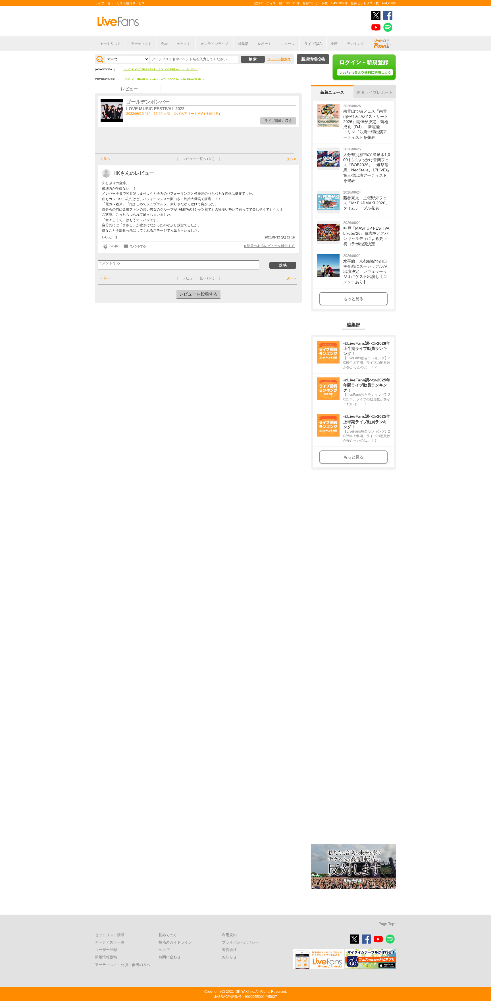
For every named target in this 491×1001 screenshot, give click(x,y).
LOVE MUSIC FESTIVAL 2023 (155, 108)
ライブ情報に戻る (278, 121)
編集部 (243, 44)
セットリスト (110, 44)
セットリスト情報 (109, 935)
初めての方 (168, 935)
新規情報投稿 (313, 59)
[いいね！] (111, 246)
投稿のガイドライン (175, 942)
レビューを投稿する (198, 294)
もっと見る (353, 298)
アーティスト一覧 (109, 942)
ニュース (287, 44)
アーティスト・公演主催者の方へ (122, 965)
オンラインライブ (214, 44)
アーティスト (141, 44)
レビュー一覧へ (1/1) (198, 159)
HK (116, 173)
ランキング (355, 44)
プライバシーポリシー (240, 942)
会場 (164, 44)
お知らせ (229, 957)
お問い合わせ (170, 957)
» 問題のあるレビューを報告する (269, 246)
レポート (264, 44)
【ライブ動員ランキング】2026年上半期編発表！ (164, 71)
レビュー (129, 88)
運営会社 (229, 950)
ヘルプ (164, 950)
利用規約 (229, 935)
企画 (334, 44)
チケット (183, 44)
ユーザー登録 (106, 950)
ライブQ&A (313, 44)
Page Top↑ (387, 924)
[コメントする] (135, 246)
